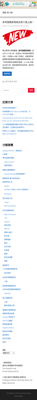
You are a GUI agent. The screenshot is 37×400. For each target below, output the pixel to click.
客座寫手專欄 (7, 331)
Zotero (6, 186)
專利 (5, 243)
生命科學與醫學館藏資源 (11, 289)
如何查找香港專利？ (9, 108)
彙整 (4, 350)
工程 (5, 302)
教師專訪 (5, 335)
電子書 (6, 236)
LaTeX (6, 202)
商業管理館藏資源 (9, 286)
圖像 (5, 254)
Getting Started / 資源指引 (12, 151)
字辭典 (6, 250)
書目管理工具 (7, 182)
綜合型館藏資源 (8, 210)
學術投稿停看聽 (8, 158)
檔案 (5, 261)
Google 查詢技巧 (8, 317)
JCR (5, 218)
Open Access (9, 162)
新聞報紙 (7, 240)
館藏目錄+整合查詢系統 (11, 178)
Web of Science (10, 214)
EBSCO (7, 229)
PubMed (7, 293)
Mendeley (8, 194)
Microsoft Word (10, 206)
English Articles (8, 328)
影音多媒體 (8, 257)
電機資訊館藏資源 (9, 310)
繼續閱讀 (7, 74)
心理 (5, 281)
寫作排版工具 (7, 198)
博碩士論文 (8, 232)
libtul (27, 26)
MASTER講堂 (7, 321)
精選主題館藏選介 (9, 170)
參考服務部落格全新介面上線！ (18, 22)
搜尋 (31, 90)
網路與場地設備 (8, 313)
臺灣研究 (5, 265)
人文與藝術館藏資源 (9, 269)
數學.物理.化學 (9, 305)
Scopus (7, 222)
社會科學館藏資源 (9, 277)
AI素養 (4, 154)
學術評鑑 (7, 225)
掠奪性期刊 (8, 165)
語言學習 (7, 273)
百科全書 (7, 247)
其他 (15, 81)
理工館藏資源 (7, 298)
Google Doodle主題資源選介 (14, 174)
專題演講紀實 (7, 324)
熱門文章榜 (9, 81)
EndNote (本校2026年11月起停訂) (16, 190)
